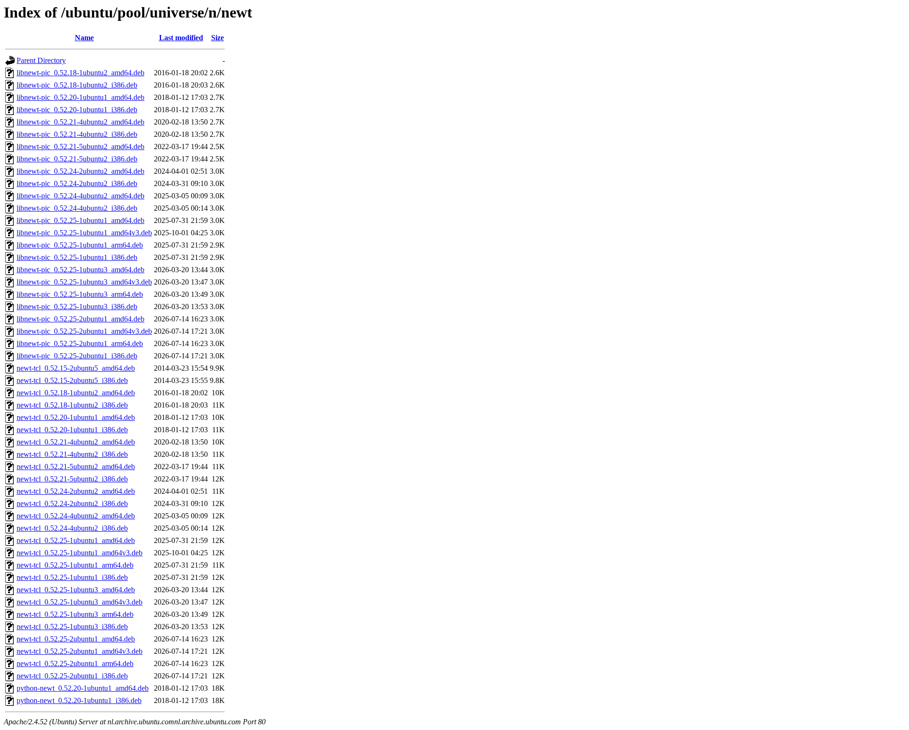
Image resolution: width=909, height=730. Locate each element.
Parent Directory (41, 60)
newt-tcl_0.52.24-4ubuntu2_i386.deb (72, 528)
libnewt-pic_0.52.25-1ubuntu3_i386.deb (77, 307)
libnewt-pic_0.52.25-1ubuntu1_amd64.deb (80, 220)
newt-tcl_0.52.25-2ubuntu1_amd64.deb (76, 639)
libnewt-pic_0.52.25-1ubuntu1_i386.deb (77, 257)
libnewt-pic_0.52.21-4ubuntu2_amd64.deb (80, 122)
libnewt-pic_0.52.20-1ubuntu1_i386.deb (77, 110)
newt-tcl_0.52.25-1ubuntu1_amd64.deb (76, 540)
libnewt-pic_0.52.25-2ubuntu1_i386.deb (77, 356)
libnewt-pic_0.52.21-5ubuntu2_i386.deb (77, 159)
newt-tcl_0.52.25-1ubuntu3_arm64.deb (75, 614)
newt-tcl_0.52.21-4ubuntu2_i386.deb (72, 454)
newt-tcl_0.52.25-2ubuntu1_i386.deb (72, 676)
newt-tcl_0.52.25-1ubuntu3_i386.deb (72, 627)
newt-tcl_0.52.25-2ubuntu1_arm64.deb (75, 663)
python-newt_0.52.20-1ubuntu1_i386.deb (79, 700)
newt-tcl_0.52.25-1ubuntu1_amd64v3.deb (80, 553)
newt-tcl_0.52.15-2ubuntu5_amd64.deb (76, 368)
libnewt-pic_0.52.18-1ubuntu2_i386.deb (77, 85)
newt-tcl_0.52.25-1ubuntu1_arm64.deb (75, 565)
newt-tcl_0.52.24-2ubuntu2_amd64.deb (76, 491)
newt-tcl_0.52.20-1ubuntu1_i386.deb (72, 430)
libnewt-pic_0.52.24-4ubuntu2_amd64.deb (80, 196)
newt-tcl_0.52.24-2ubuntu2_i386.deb (72, 503)
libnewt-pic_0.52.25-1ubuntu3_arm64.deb (80, 294)
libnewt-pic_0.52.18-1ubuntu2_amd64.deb (80, 73)
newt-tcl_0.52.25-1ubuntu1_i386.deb (72, 577)
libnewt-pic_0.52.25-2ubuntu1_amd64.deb (80, 319)
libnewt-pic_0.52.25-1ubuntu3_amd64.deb (80, 270)
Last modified (181, 38)
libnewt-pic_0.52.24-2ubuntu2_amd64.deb (80, 171)
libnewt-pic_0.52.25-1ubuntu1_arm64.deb (80, 245)
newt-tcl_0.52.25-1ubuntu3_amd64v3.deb (80, 602)
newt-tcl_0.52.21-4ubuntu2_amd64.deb (76, 442)
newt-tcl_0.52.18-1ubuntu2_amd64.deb (76, 393)
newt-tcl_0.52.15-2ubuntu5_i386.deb (72, 380)
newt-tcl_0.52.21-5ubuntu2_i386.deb (72, 479)
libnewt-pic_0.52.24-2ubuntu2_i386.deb (77, 183)
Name (84, 38)
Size (217, 38)
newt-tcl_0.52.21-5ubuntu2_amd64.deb (76, 467)
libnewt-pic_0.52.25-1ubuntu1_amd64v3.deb (84, 233)
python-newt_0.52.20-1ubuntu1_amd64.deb (83, 688)
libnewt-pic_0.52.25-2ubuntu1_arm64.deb (80, 343)
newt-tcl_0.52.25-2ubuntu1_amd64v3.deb (80, 651)
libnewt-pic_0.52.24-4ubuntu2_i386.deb (77, 208)
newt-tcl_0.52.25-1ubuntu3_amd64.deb (76, 590)
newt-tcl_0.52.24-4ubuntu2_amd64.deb (76, 516)
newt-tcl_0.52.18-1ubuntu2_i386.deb (72, 405)
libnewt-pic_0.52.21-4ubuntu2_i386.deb (77, 134)
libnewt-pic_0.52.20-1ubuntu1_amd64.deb (80, 97)
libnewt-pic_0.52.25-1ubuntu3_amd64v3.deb (84, 282)
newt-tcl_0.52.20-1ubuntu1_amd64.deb (76, 417)
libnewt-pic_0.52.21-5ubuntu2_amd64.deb (80, 146)
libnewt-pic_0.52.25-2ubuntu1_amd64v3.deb (84, 331)
